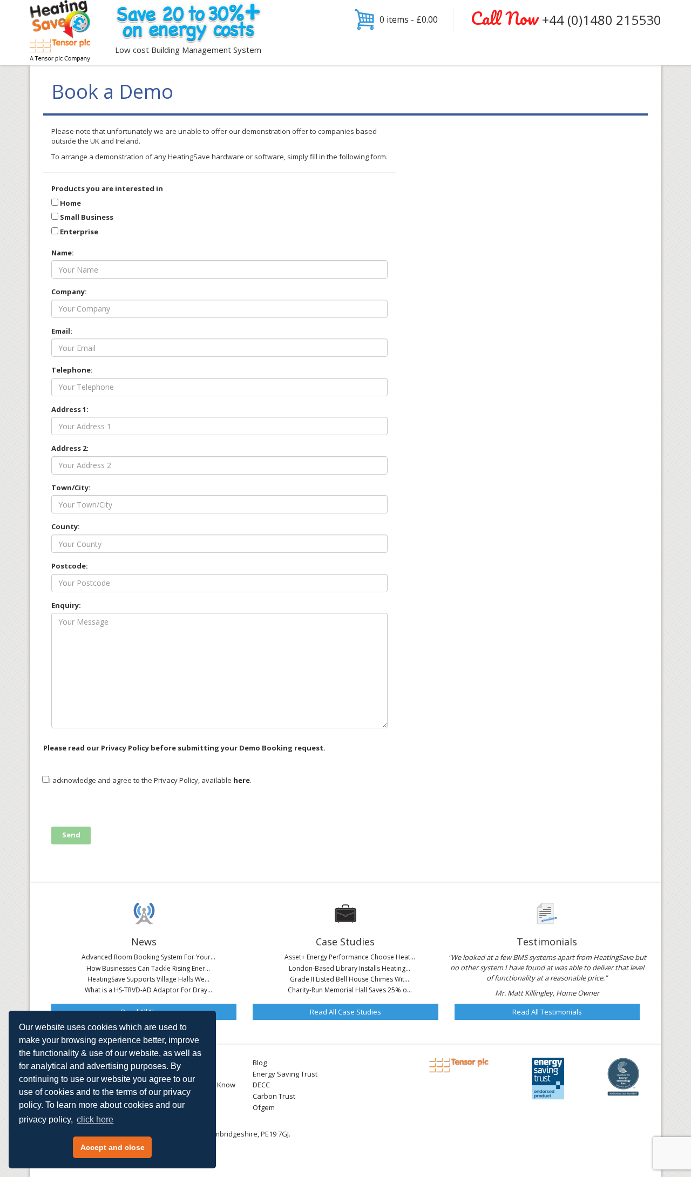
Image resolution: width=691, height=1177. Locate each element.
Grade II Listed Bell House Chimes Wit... (349, 979)
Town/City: (71, 487)
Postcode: (69, 566)
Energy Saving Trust (285, 1074)
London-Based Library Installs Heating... (349, 968)
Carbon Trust (274, 1096)
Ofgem (264, 1107)
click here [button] (95, 1119)
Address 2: (70, 448)
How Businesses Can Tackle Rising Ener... (148, 968)
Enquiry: (66, 605)
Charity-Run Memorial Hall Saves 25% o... (350, 990)
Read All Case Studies (345, 1012)
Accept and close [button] (112, 1147)
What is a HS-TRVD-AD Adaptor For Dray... (148, 990)
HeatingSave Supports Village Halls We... (148, 979)
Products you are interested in (107, 188)
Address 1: (70, 409)
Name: (62, 253)
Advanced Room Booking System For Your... (148, 957)
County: (65, 526)
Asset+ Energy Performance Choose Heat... (349, 957)
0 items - (409, 19)
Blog (260, 1062)
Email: (61, 331)
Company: (69, 291)
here (241, 780)
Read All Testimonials (547, 1012)
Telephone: (72, 370)
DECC (261, 1085)
